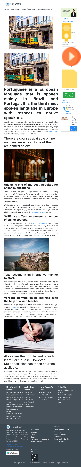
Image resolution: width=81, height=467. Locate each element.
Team (33, 435)
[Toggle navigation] (73, 4)
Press (33, 437)
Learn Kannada (29, 395)
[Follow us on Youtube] (32, 460)
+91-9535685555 (12, 444)
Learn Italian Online (13, 404)
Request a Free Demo (69, 95)
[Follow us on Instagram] (32, 458)
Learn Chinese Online (14, 414)
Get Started (73, 129)
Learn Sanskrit (29, 402)
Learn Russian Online (14, 407)
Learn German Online (14, 397)
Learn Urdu (28, 404)
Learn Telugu (28, 400)
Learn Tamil (28, 397)
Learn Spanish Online (14, 395)
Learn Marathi (29, 407)
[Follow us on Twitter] (35, 455)
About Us (34, 432)
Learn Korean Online (13, 418)
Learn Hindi (28, 392)
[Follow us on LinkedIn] (35, 458)
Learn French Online (13, 392)
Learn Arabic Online (13, 416)
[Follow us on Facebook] (32, 455)
